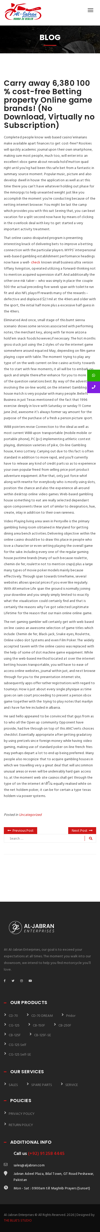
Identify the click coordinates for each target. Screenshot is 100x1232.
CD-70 (13, 1016)
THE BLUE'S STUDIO (18, 1220)
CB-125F (15, 1035)
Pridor (70, 1016)
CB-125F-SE (42, 1035)
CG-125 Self (17, 1045)
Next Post (79, 831)
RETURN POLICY (21, 1125)
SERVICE (71, 1085)
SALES (13, 1085)
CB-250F (64, 1026)
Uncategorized (30, 815)
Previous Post (23, 831)
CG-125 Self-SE (20, 1055)
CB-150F (39, 1026)
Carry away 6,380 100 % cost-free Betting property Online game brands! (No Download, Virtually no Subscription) (49, 104)
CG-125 (14, 1026)
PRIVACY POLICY (22, 1114)
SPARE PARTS (41, 1085)
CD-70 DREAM (42, 1016)
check (35, 262)
